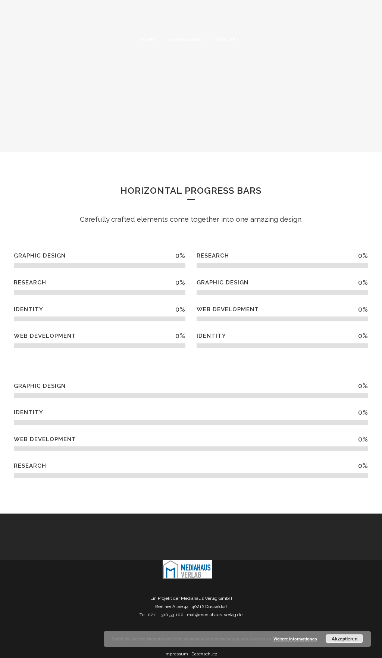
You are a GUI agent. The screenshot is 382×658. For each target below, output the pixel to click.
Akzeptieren (344, 638)
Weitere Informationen (295, 639)
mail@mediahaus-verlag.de (214, 614)
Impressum (176, 654)
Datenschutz (204, 654)
